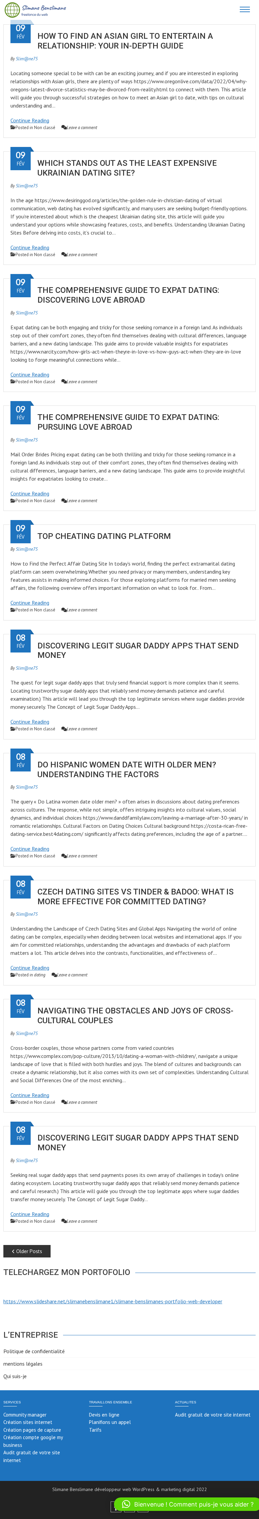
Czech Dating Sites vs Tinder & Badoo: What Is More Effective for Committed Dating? (135, 896)
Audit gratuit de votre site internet (213, 1414)
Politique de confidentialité (34, 1351)
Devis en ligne (104, 1414)
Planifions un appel (110, 1422)
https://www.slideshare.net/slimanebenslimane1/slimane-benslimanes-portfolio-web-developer (112, 1301)
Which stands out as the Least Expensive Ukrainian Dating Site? (127, 168)
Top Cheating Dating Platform (104, 536)
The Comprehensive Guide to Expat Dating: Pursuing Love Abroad (128, 422)
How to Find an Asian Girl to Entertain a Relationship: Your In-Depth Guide (125, 41)
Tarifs (95, 1430)
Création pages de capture (32, 1430)
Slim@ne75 (27, 59)
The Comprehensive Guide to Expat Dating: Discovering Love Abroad (128, 295)
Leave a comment (82, 127)
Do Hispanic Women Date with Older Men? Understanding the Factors (126, 769)
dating (40, 975)
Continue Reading (29, 120)
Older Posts (28, 1251)
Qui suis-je (15, 1376)
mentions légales (22, 1363)
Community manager (25, 1414)
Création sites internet (27, 1422)
